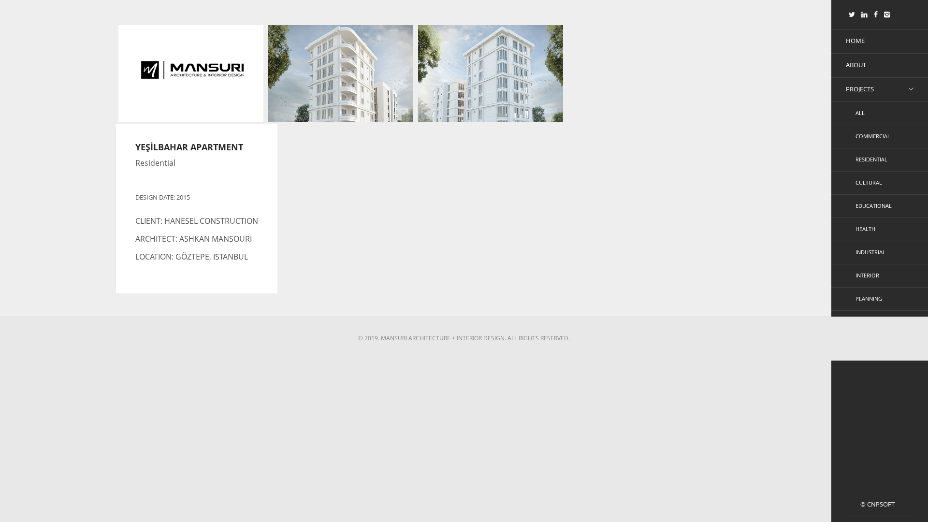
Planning (869, 298)
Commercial (873, 136)
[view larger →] (340, 91)
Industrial (870, 252)
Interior (867, 275)
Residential (871, 159)
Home (855, 40)
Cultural (869, 182)
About (856, 64)
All (860, 112)
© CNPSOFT (877, 504)
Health (865, 228)
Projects (860, 89)
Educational (874, 205)
